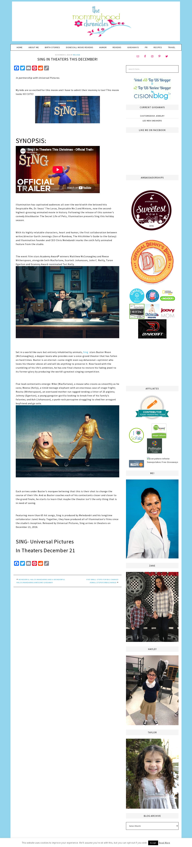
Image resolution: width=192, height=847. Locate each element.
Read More (164, 842)
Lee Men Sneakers (152, 120)
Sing (86, 352)
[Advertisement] (152, 361)
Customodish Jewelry (152, 115)
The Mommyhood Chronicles (96, 22)
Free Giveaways (170, 462)
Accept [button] (153, 843)
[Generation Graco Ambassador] (136, 302)
